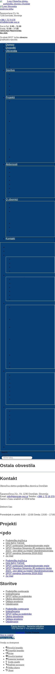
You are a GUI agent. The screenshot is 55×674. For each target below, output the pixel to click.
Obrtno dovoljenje (24, 86)
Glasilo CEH (20, 184)
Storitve (10, 70)
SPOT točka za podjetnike (19, 596)
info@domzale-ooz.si (9, 22)
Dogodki (11, 47)
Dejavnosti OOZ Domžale (30, 207)
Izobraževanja (21, 78)
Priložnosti (19, 58)
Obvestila (11, 50)
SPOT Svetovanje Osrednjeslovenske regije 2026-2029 (30, 105)
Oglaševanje (20, 94)
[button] (7, 638)
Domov (10, 44)
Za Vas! (17, 160)
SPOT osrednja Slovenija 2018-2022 (24, 553)
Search (4, 452)
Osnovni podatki (23, 203)
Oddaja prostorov (24, 90)
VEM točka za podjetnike (29, 82)
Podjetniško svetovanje (28, 74)
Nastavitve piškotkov (35, 626)
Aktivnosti (11, 164)
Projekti (10, 97)
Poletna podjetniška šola (29, 168)
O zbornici (12, 199)
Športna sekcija (22, 176)
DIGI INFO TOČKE (25, 156)
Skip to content (6, 635)
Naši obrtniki (20, 227)
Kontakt (10, 238)
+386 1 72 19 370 (7, 20)
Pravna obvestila (18, 626)
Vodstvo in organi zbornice (31, 223)
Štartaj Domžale (23, 172)
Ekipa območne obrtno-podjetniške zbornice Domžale (28, 215)
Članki (16, 62)
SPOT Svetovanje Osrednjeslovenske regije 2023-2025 (30, 125)
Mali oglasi (19, 66)
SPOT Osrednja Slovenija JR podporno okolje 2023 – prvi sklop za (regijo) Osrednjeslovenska (33, 139)
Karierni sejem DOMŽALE (30, 188)
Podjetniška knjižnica (26, 180)
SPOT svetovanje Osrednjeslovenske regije (30, 115)
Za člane (17, 54)
